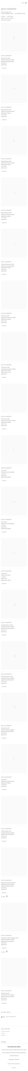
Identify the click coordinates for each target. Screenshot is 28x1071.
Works (3, 16)
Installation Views (7, 18)
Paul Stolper (9, 3)
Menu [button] (25, 3)
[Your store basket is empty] (23, 3)
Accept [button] (14, 1067)
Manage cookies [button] (14, 1059)
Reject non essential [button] (14, 1063)
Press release (6, 20)
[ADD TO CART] (7, 896)
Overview (10, 16)
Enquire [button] (4, 68)
